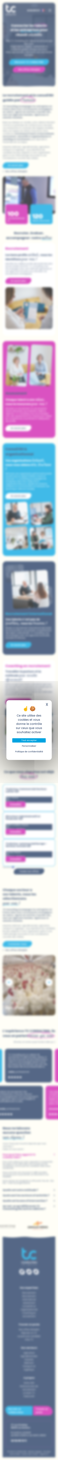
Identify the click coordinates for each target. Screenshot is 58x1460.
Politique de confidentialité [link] (29, 751)
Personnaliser (29, 745)
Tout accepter (29, 740)
